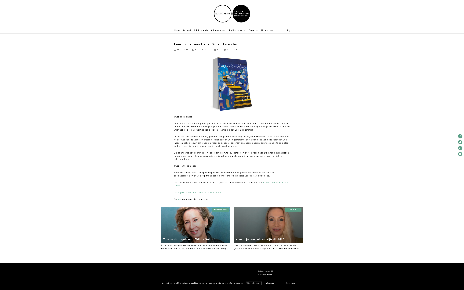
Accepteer (290, 283)
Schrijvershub (201, 30)
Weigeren (270, 283)
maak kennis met (221, 210)
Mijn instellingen (253, 283)
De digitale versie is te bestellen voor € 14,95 (197, 192)
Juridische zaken (237, 30)
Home (177, 30)
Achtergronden (218, 30)
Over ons (253, 30)
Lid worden (267, 30)
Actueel (187, 30)
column (293, 210)
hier (179, 199)
